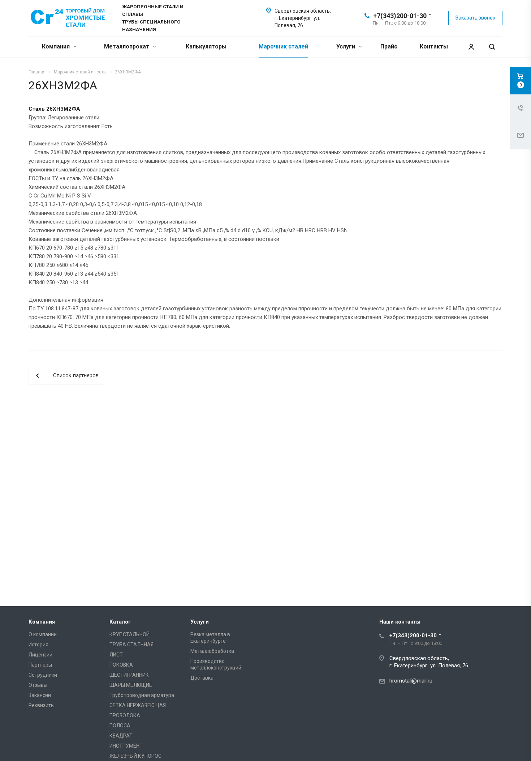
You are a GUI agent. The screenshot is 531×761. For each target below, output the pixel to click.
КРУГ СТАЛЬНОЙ (129, 634)
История (38, 644)
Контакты (434, 46)
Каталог (120, 621)
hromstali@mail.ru (410, 680)
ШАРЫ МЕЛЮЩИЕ (130, 685)
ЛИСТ (116, 655)
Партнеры (40, 665)
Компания (56, 46)
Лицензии (40, 655)
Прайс (388, 46)
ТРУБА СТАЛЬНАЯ (131, 644)
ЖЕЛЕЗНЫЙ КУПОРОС (135, 756)
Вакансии (40, 695)
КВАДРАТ (121, 736)
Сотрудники (43, 675)
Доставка (201, 678)
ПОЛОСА (119, 725)
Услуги (346, 46)
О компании (43, 634)
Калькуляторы (206, 46)
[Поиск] (492, 47)
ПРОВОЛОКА (124, 715)
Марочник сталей (283, 46)
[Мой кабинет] (471, 47)
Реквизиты (42, 705)
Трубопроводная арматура (141, 695)
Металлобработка (212, 651)
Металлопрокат (127, 46)
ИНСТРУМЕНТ (126, 746)
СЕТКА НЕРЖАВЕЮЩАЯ (137, 705)
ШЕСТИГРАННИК (129, 675)
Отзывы (38, 685)
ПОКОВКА (121, 665)
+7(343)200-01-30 (400, 16)
